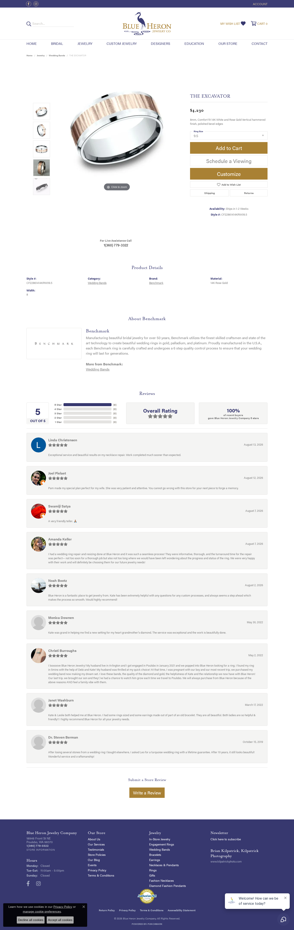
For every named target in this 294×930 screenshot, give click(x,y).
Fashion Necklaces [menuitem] (161, 880)
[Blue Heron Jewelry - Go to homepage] (146, 23)
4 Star (58, 409)
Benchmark (156, 283)
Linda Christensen (62, 439)
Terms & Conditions (101, 875)
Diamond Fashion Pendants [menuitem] (167, 885)
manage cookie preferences (42, 911)
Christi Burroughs (62, 650)
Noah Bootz (57, 580)
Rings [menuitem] (153, 870)
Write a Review (147, 792)
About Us (94, 839)
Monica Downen (61, 617)
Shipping (209, 193)
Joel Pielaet (57, 473)
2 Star (58, 418)
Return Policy (107, 910)
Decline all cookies (30, 920)
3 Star (58, 413)
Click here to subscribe (225, 839)
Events (92, 865)
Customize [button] (229, 173)
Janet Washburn (61, 700)
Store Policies (97, 854)
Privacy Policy (97, 870)
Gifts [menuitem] (152, 875)
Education (194, 43)
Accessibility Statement (181, 910)
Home (31, 43)
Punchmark (155, 923)
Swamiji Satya (59, 506)
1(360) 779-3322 (116, 245)
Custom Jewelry (122, 43)
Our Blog (94, 860)
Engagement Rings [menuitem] (161, 844)
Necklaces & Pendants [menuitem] (164, 865)
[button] (260, 4)
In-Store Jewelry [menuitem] (159, 839)
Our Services (96, 844)
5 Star (58, 405)
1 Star (58, 422)
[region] (116, 149)
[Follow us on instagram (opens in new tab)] (36, 3)
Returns (249, 193)
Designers (160, 43)
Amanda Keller (60, 539)
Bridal (57, 43)
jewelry (41, 55)
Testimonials (96, 849)
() (114, 405)
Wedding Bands (57, 55)
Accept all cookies (60, 920)
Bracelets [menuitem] (155, 854)
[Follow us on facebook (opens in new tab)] (28, 3)
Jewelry (84, 43)
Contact (260, 43)
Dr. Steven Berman (63, 737)
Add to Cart (229, 148)
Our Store (227, 43)
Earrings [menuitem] (154, 860)
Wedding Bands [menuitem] (159, 849)
